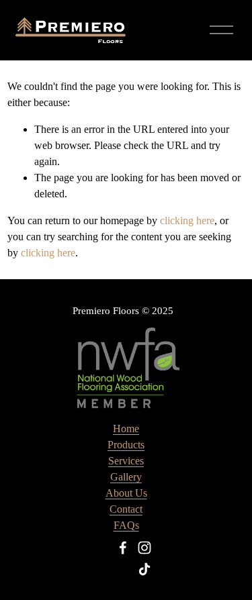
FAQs (126, 525)
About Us (126, 493)
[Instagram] (144, 547)
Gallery (126, 477)
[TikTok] (144, 569)
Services (126, 460)
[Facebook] (123, 547)
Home (126, 428)
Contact (126, 509)
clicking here (187, 220)
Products (126, 444)
